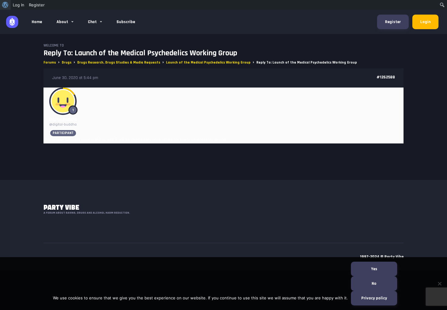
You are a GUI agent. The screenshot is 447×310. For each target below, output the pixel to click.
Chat (93, 22)
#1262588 (385, 77)
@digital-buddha (63, 124)
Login (425, 22)
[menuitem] (5, 5)
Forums (49, 62)
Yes (374, 269)
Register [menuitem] (37, 4)
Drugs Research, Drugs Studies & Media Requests (118, 62)
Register (393, 22)
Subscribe (125, 22)
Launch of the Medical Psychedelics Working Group (208, 62)
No (374, 283)
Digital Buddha (63, 119)
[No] (439, 284)
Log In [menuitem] (18, 4)
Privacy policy (374, 298)
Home (37, 22)
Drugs (66, 62)
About (63, 22)
